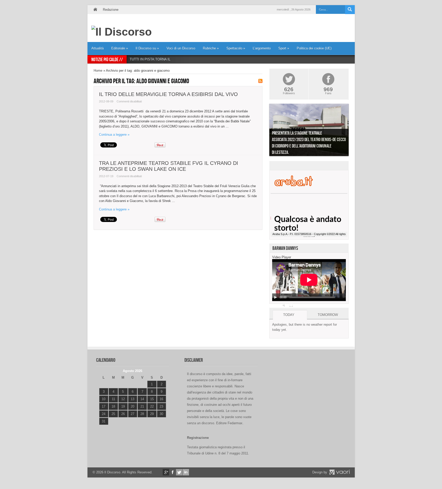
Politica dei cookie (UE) (314, 48)
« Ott (102, 428)
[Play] (275, 297)
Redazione (110, 10)
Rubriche (211, 48)
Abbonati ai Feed (260, 81)
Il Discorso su (147, 48)
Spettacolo (235, 48)
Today (288, 315)
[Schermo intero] (291, 305)
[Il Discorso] (121, 32)
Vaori (339, 472)
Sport (283, 48)
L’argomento (262, 48)
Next (352, 131)
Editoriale (119, 48)
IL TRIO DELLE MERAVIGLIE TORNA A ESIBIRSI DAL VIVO (168, 94)
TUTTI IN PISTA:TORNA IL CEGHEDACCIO (163, 59)
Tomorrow (328, 315)
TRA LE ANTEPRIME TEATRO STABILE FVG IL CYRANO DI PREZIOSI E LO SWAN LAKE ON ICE (168, 166)
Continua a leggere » (114, 134)
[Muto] (284, 305)
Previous (265, 131)
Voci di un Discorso (181, 48)
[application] (309, 280)
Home (95, 9)
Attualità (97, 48)
